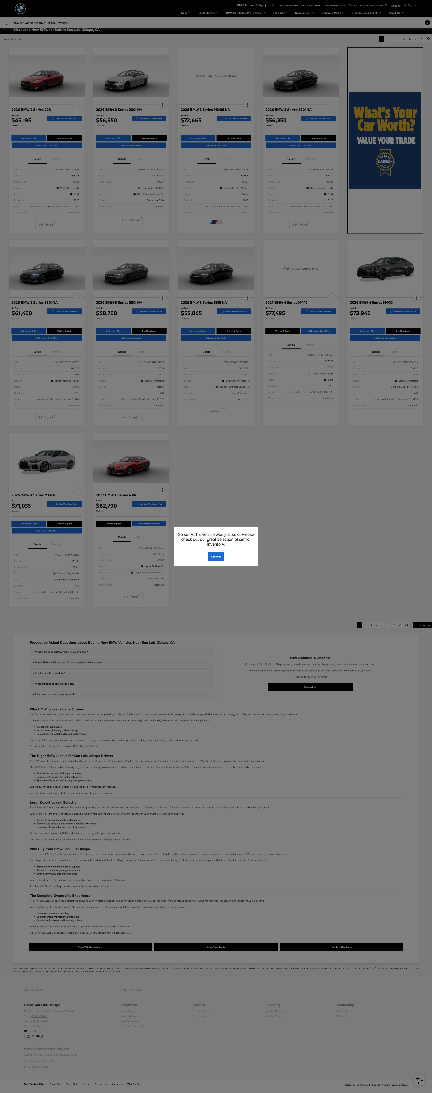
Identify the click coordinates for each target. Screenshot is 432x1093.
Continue (216, 556)
